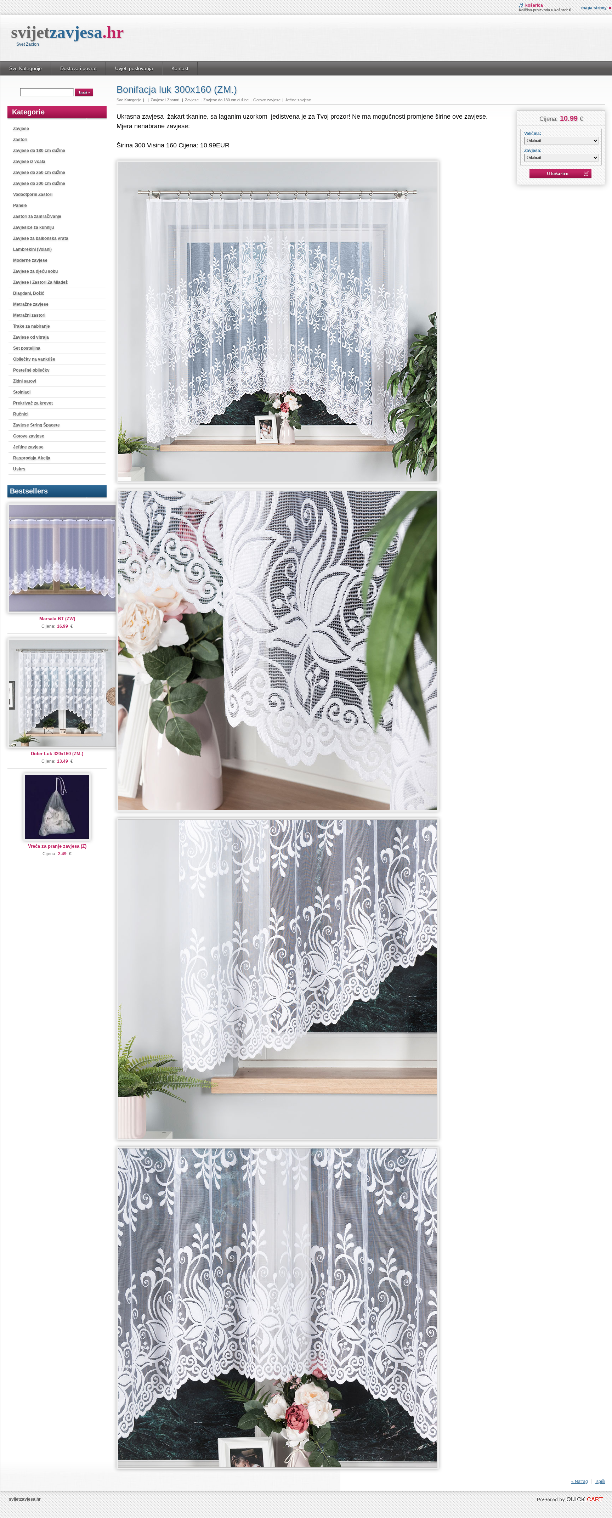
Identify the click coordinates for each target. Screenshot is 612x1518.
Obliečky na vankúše (34, 359)
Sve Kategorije (25, 68)
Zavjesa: (533, 150)
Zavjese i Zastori (165, 100)
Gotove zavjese (28, 436)
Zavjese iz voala (29, 161)
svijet (67, 32)
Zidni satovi (24, 381)
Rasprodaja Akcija (31, 458)
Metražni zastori (29, 315)
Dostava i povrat (78, 68)
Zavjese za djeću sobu (35, 271)
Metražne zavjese (31, 304)
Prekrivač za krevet (33, 403)
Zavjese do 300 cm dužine (39, 183)
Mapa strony (594, 7)
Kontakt (179, 68)
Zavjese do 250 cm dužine (39, 172)
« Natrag (579, 1481)
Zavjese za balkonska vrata (40, 238)
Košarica (534, 5)
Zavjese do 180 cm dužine (39, 150)
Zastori (20, 139)
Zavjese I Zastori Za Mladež (40, 282)
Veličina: (532, 133)
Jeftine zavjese (28, 447)
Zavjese (21, 128)
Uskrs (19, 469)
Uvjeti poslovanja (134, 68)
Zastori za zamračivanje (37, 216)
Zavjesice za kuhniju (33, 227)
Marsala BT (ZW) (57, 618)
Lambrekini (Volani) (32, 249)
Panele (20, 205)
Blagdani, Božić (28, 293)
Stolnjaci (21, 392)
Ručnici (20, 414)
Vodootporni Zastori (32, 194)
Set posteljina (26, 348)
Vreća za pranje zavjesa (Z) (57, 846)
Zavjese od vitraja (31, 337)
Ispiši (600, 1481)
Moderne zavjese (30, 260)
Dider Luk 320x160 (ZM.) (57, 753)
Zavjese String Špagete (36, 425)
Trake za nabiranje (31, 326)
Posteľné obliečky (31, 370)
